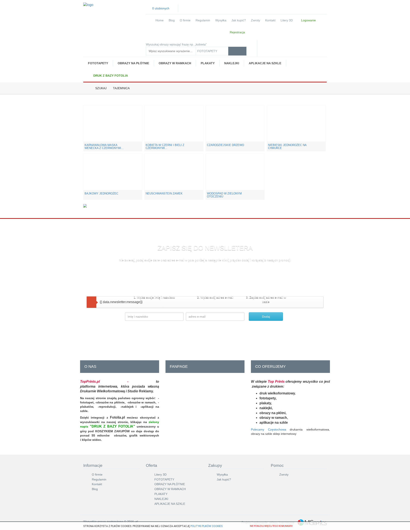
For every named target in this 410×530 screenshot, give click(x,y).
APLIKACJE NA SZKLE (265, 63)
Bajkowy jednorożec (101, 193)
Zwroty (255, 20)
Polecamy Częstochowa (268, 429)
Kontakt (270, 20)
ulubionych (160, 8)
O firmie (185, 20)
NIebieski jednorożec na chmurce (287, 146)
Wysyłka (220, 20)
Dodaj (266, 316)
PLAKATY (208, 63)
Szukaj (101, 88)
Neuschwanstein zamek (164, 193)
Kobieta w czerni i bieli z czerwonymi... (165, 146)
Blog (172, 20)
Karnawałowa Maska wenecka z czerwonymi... (104, 146)
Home (159, 20)
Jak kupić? (238, 20)
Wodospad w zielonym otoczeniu (224, 195)
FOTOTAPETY (98, 63)
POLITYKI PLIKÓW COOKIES (206, 526)
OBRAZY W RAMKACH (175, 63)
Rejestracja (237, 32)
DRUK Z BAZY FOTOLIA (110, 75)
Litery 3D (287, 20)
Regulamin (203, 20)
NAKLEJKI (231, 63)
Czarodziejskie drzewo (225, 145)
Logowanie (308, 20)
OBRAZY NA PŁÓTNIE (133, 63)
